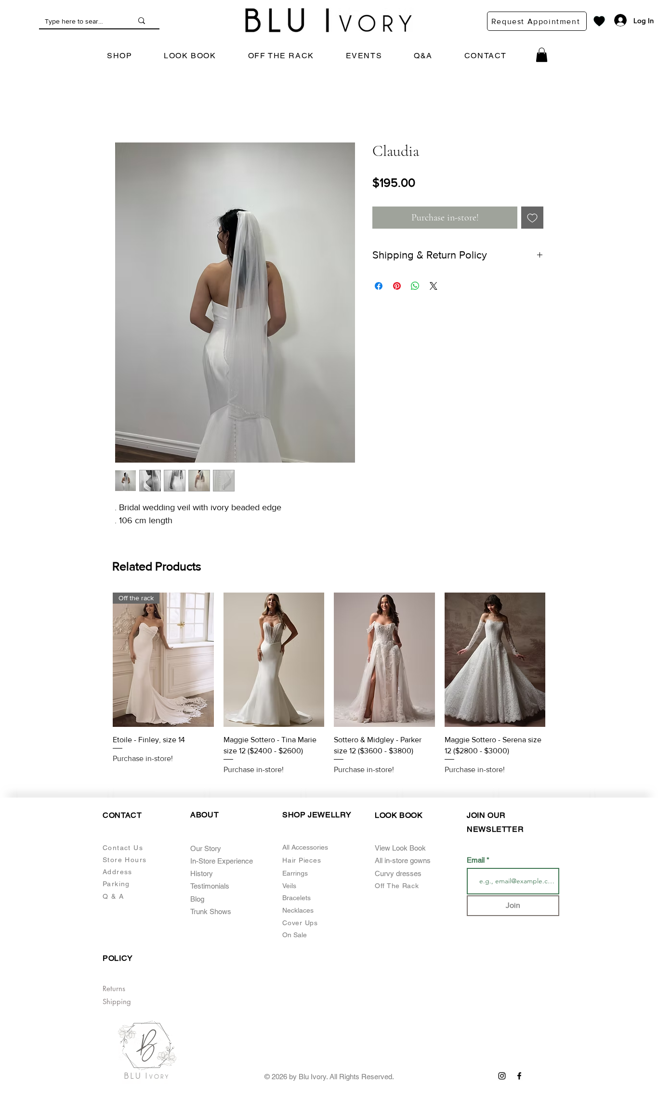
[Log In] (615, 20)
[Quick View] (163, 660)
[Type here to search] (141, 20)
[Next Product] (559, 659)
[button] (119, 56)
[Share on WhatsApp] (415, 286)
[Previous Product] (99, 659)
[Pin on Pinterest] (397, 286)
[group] (329, 678)
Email (477, 849)
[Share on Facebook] (378, 286)
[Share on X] (433, 286)
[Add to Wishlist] (532, 218)
